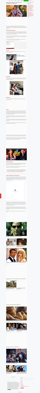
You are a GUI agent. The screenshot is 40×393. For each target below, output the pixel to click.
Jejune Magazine (20, 171)
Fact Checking (22, 385)
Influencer (21, 0)
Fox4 (10, 99)
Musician (18, 0)
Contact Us (30, 0)
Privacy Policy (22, 387)
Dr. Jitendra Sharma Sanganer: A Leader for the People (30, 11)
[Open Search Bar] (33, 0)
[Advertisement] (16, 21)
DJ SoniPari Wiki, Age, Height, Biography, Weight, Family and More (30, 8)
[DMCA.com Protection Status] (9, 389)
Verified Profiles (26, 0)
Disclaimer (22, 384)
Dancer (15, 0)
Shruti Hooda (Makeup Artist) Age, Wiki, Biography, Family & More (30, 13)
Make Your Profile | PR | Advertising (25, 386)
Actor (12, 0)
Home (9, 0)
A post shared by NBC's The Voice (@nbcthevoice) (15, 199)
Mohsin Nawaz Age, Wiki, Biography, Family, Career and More (30, 16)
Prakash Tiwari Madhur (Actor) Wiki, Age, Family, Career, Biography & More (30, 6)
